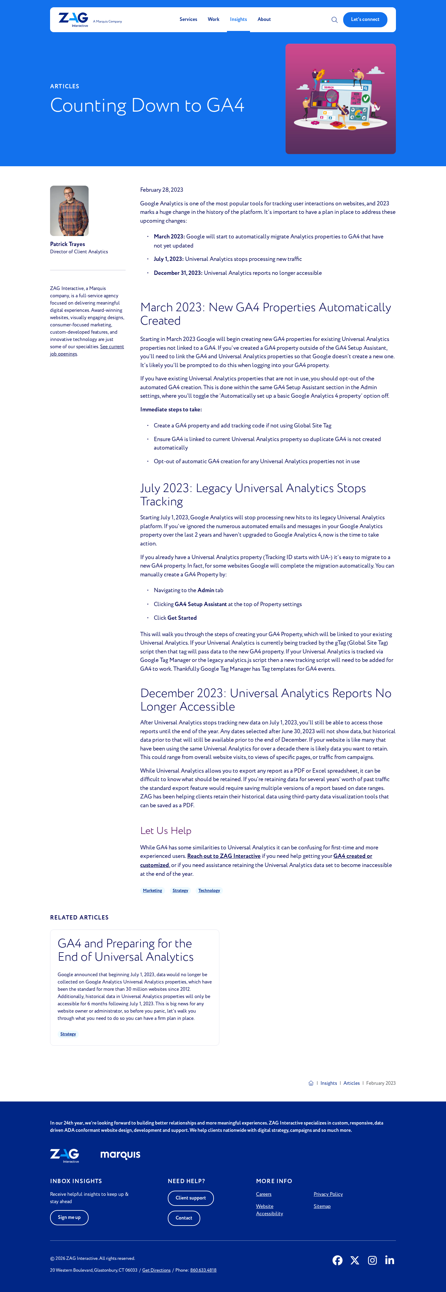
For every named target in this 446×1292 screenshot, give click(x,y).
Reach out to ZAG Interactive (224, 856)
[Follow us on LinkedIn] (389, 1260)
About (264, 19)
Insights (238, 19)
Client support (191, 1198)
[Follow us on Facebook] (337, 1260)
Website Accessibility (269, 1210)
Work (213, 19)
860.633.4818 (203, 1270)
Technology (209, 891)
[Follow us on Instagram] (372, 1260)
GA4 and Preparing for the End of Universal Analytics (126, 950)
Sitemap (322, 1206)
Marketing (152, 891)
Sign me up (69, 1217)
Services (188, 19)
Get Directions (156, 1270)
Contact (184, 1218)
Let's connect (365, 19)
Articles (351, 1083)
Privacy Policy (328, 1194)
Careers (264, 1194)
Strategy (180, 891)
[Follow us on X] (355, 1260)
